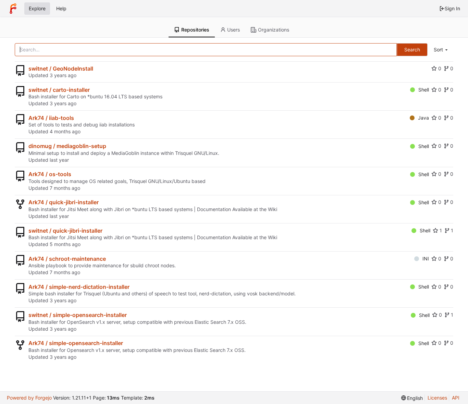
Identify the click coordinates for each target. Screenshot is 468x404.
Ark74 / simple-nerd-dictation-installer (79, 286)
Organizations (273, 30)
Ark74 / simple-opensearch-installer (75, 343)
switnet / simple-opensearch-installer (77, 314)
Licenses (437, 398)
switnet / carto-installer (59, 89)
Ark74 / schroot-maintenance (67, 258)
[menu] (441, 50)
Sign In (452, 8)
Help (61, 8)
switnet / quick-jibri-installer (65, 230)
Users (233, 30)
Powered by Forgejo (29, 398)
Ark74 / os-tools (49, 174)
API (455, 398)
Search (412, 49)
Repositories (195, 30)
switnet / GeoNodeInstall (60, 68)
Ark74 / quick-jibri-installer (63, 202)
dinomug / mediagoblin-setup (67, 146)
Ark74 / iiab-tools (51, 117)
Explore (37, 8)
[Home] (13, 8)
